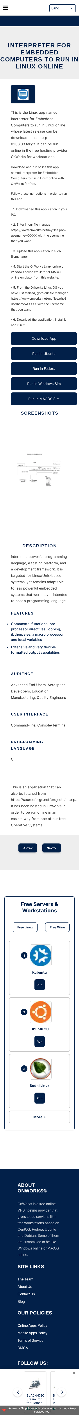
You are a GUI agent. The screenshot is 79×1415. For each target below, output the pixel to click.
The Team (25, 1279)
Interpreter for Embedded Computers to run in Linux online (39, 56)
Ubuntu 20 (40, 1029)
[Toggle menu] (5, 7)
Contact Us (26, 1294)
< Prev (27, 848)
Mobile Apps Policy (32, 1333)
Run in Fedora (44, 368)
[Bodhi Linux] (42, 1069)
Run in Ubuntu (44, 353)
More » (39, 1117)
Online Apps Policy (32, 1325)
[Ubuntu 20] (42, 1012)
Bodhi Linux (40, 1085)
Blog (21, 1302)
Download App (44, 338)
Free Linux (25, 927)
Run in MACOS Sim (43, 399)
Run (40, 985)
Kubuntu (39, 972)
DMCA (23, 1348)
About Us (25, 1287)
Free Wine (57, 927)
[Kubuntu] (42, 955)
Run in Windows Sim (44, 383)
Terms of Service (30, 1340)
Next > (51, 848)
